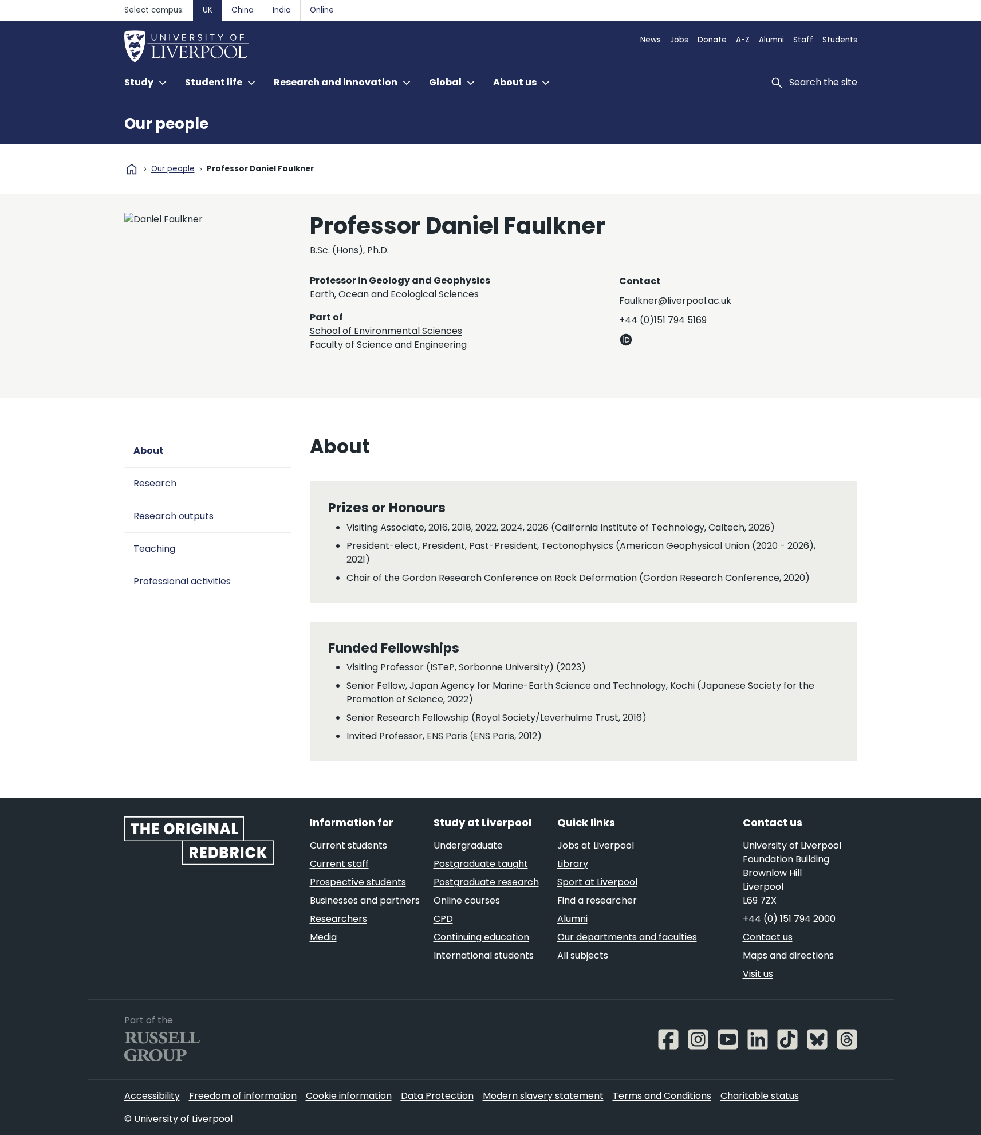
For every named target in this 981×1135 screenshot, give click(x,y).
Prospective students (358, 882)
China (242, 10)
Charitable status (759, 1095)
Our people (166, 123)
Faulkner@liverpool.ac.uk (675, 300)
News (650, 39)
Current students (348, 845)
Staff (803, 39)
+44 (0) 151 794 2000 (789, 918)
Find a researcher (597, 900)
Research (154, 483)
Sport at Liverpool (597, 882)
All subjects (582, 955)
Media (323, 937)
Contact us (768, 937)
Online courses (467, 900)
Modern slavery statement (543, 1095)
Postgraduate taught (481, 863)
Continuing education (481, 937)
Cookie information (349, 1095)
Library (572, 863)
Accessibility (152, 1095)
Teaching (154, 548)
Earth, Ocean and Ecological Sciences (394, 294)
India (282, 10)
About (148, 450)
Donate (712, 39)
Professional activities (182, 581)
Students (839, 39)
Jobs (679, 39)
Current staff (339, 863)
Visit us (758, 973)
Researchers (338, 918)
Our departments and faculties (627, 937)
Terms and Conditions (662, 1095)
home (131, 169)
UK (207, 10)
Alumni (771, 39)
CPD (443, 918)
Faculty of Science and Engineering (388, 344)
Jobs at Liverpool (595, 845)
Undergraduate (468, 845)
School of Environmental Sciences (386, 330)
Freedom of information (243, 1095)
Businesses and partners (365, 900)
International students (484, 955)
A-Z (743, 39)
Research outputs (173, 516)
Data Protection (437, 1095)
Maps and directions (788, 955)
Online (322, 10)
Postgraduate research (486, 882)
